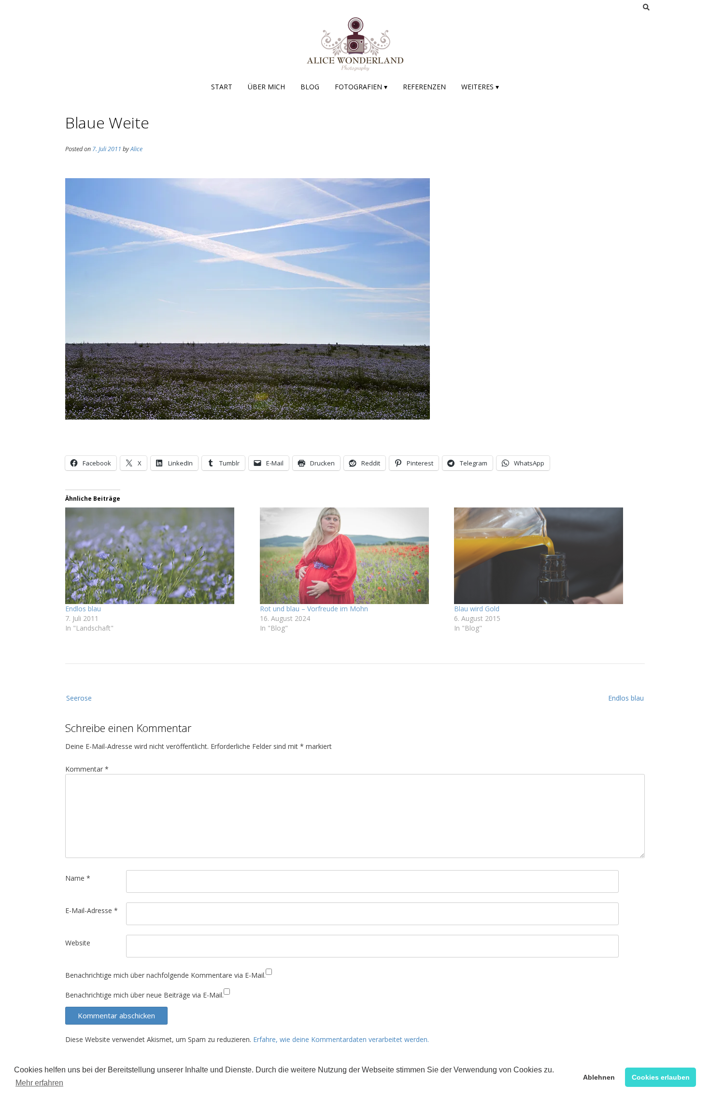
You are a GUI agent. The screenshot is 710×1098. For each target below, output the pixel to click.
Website (77, 942)
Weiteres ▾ (480, 86)
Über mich (266, 86)
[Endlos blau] (157, 555)
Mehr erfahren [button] (39, 1083)
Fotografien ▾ (361, 86)
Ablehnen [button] (599, 1077)
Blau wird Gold (476, 608)
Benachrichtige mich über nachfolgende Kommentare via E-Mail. (165, 975)
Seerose (79, 698)
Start (221, 86)
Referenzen (424, 86)
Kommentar (87, 769)
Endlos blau (83, 608)
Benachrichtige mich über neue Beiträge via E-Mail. (144, 994)
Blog (309, 86)
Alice (136, 149)
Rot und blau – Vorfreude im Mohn (314, 608)
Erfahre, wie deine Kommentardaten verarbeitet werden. (341, 1039)
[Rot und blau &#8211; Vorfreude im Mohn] (352, 555)
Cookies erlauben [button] (661, 1077)
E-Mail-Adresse (91, 910)
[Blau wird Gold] (546, 555)
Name (77, 878)
